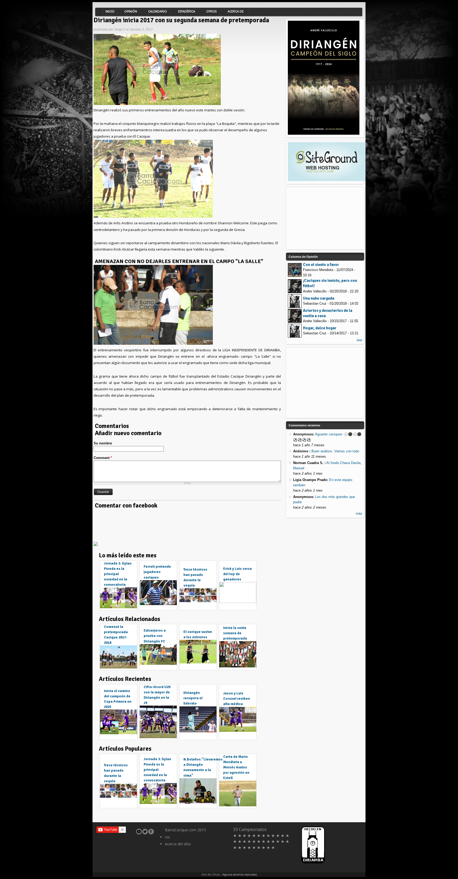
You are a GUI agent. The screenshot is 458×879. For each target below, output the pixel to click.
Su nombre (103, 443)
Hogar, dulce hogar (319, 328)
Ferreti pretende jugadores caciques (157, 571)
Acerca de (236, 11)
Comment (103, 458)
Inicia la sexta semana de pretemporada (235, 633)
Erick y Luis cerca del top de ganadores (237, 573)
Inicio (109, 11)
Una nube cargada (318, 298)
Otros (211, 11)
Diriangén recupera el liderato (192, 698)
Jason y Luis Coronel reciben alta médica (236, 698)
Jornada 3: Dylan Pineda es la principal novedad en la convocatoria (117, 574)
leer (359, 340)
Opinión (130, 11)
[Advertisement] (190, 524)
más (359, 513)
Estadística (186, 11)
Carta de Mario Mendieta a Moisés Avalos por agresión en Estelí (236, 767)
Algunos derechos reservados (239, 874)
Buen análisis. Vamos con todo (335, 451)
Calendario (157, 11)
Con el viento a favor (321, 264)
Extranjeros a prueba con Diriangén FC (155, 635)
